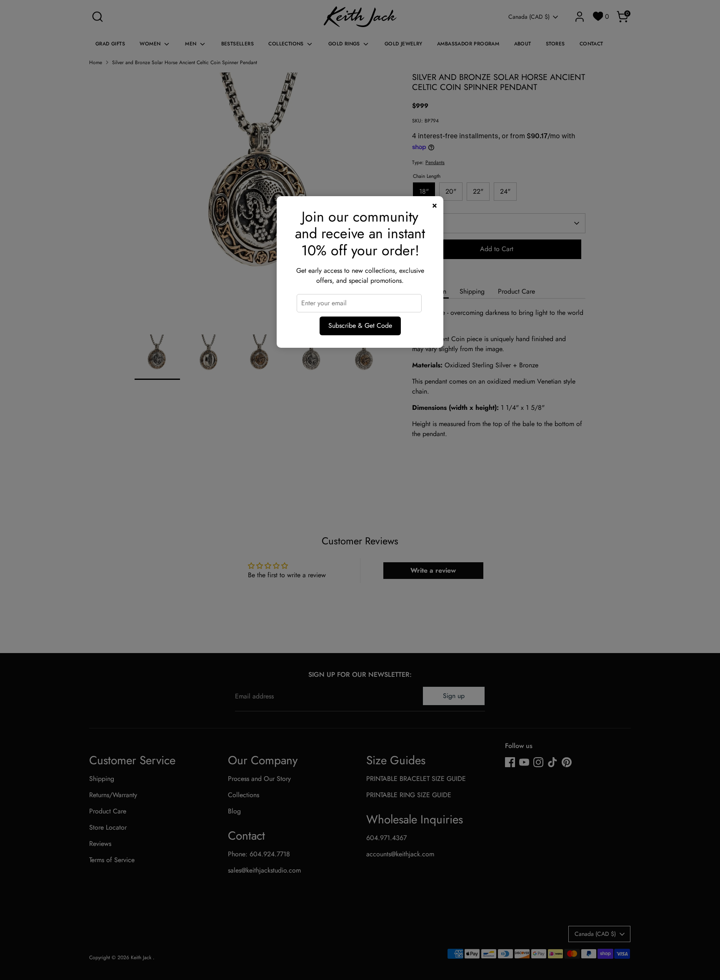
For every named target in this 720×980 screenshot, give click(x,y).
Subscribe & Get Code (360, 325)
